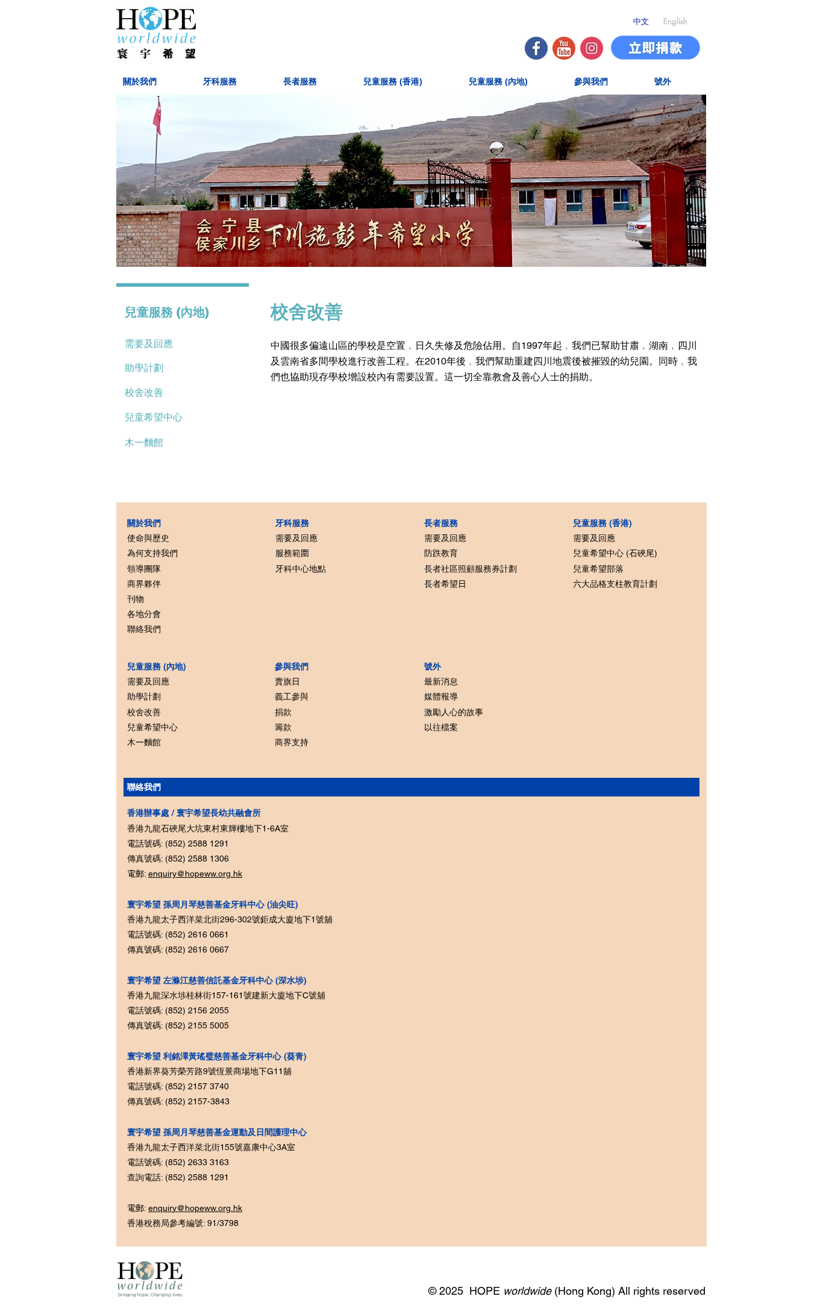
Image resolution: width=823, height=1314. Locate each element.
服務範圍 (292, 553)
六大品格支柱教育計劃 (615, 584)
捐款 (283, 712)
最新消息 (441, 681)
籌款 (283, 727)
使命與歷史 (148, 538)
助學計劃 (144, 696)
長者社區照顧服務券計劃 (470, 569)
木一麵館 (144, 442)
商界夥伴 (144, 584)
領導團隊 (144, 569)
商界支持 (291, 742)
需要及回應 (148, 681)
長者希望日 (445, 584)
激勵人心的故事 (453, 712)
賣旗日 (287, 681)
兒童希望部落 (598, 569)
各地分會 (144, 614)
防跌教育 (441, 553)
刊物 (135, 599)
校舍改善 (144, 712)
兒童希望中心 (152, 727)
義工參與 (291, 696)
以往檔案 (441, 727)
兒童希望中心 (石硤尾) (615, 553)
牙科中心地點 (300, 569)
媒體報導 (441, 696)
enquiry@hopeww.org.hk (195, 873)
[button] (154, 81)
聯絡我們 (144, 629)
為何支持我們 (152, 553)
